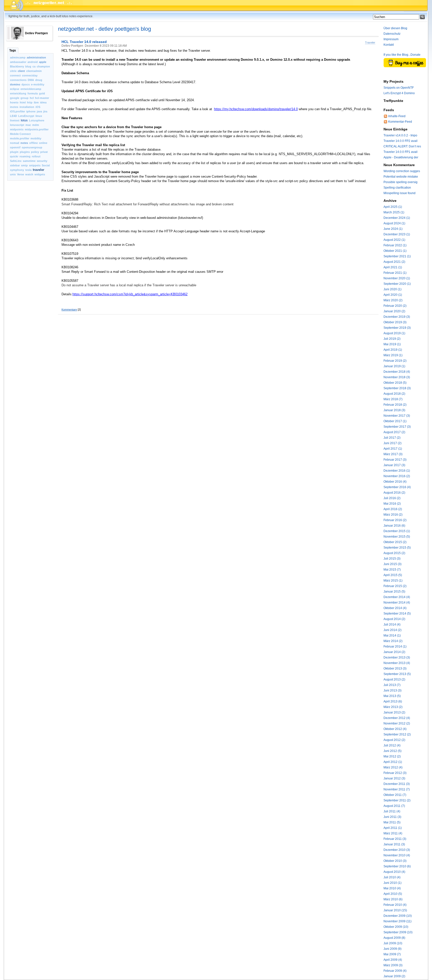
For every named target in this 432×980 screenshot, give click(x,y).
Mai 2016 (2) (392, 503)
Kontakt (389, 44)
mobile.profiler (19, 138)
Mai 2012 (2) (392, 756)
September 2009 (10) (398, 932)
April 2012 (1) (393, 762)
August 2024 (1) (394, 223)
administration (36, 57)
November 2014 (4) (397, 602)
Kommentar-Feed (400, 121)
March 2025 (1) (394, 212)
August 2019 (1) (394, 333)
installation (27, 106)
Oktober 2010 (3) (395, 861)
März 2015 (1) (393, 580)
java (39, 111)
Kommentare (69, 309)
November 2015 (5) (397, 536)
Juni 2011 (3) (392, 817)
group (24, 97)
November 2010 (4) (397, 855)
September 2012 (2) (397, 734)
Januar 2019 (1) (394, 366)
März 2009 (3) (393, 965)
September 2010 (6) (397, 866)
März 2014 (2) (393, 641)
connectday (30, 75)
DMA (31, 79)
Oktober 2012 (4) (395, 729)
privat (44, 151)
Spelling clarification (397, 187)
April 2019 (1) (393, 349)
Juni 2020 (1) (393, 289)
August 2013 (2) (394, 679)
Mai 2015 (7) (392, 569)
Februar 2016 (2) (395, 520)
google (14, 97)
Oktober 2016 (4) (395, 481)
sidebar (15, 165)
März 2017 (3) (393, 454)
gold (42, 93)
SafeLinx (16, 160)
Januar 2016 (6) (394, 525)
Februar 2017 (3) (395, 459)
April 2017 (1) (393, 448)
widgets (39, 174)
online (43, 142)
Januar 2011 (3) (394, 844)
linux (39, 115)
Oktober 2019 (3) (395, 322)
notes (24, 142)
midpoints (17, 129)
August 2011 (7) (394, 806)
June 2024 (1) (393, 229)
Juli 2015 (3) (392, 558)
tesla (28, 169)
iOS (38, 106)
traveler (38, 170)
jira (45, 111)
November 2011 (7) (397, 789)
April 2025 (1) (393, 207)
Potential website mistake (401, 176)
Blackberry (17, 66)
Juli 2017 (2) (392, 437)
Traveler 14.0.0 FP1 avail (401, 152)
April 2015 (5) (393, 575)
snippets (34, 165)
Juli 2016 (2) (392, 498)
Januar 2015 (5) (394, 591)
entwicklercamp (30, 88)
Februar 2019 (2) (395, 360)
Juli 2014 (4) (392, 624)
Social (46, 165)
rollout (36, 156)
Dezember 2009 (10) (398, 916)
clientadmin (34, 70)
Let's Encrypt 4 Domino (399, 93)
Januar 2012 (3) (394, 778)
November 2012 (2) (397, 723)
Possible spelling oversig (401, 182)
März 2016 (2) (393, 514)
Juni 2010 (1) (393, 883)
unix (13, 174)
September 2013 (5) (397, 674)
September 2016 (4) (397, 487)
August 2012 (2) (394, 740)
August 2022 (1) (394, 240)
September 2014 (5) (397, 613)
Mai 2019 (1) (392, 344)
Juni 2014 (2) (393, 630)
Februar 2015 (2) (395, 586)
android (33, 61)
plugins (25, 151)
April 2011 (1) (393, 828)
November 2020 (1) (397, 278)
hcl (32, 97)
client (21, 70)
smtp (24, 165)
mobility (35, 138)
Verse (20, 174)
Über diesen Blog (395, 28)
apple (42, 61)
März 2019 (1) (393, 355)
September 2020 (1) (397, 284)
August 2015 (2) (394, 553)
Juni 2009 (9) (393, 949)
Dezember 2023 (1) (397, 234)
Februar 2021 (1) (395, 273)
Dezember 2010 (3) (397, 850)
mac (28, 124)
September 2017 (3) (397, 426)
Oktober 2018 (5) (395, 382)
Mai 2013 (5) (392, 696)
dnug (38, 79)
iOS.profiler (17, 111)
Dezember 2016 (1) (397, 470)
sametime (29, 160)
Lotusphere (36, 120)
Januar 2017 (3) (394, 465)
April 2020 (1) (393, 295)
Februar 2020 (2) (395, 306)
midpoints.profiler (36, 129)
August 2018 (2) (394, 393)
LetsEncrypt (26, 115)
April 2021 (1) (393, 267)
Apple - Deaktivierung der (401, 157)
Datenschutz (392, 33)
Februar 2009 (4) (395, 971)
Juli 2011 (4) (392, 811)
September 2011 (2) (397, 800)
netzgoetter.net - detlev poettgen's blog (104, 29)
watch (29, 174)
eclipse (14, 88)
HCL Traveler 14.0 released (84, 42)
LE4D (13, 115)
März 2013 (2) (393, 707)
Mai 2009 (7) (392, 954)
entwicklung (18, 93)
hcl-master (42, 97)
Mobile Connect (20, 133)
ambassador (18, 61)
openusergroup (32, 147)
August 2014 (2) (394, 619)
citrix (13, 70)
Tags (12, 50)
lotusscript (17, 124)
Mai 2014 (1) (392, 635)
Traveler (370, 42)
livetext (15, 120)
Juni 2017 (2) (393, 443)
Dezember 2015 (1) (397, 531)
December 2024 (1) (397, 218)
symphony (17, 169)
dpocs (26, 84)
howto (14, 102)
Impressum (391, 39)
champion (43, 66)
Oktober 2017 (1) (395, 421)
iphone (31, 111)
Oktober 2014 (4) (395, 608)
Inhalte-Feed (397, 116)
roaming (25, 156)
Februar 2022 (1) (395, 245)
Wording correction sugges (402, 171)
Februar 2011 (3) (395, 839)
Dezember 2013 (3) (397, 657)
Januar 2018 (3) (394, 410)
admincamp (18, 57)
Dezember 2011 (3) (397, 784)
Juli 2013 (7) (392, 685)
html (23, 102)
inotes (14, 106)
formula (33, 93)
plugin (14, 151)
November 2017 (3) (397, 415)
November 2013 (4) (397, 663)
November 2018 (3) (397, 377)
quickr (14, 156)
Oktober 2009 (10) (396, 927)
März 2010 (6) (393, 899)
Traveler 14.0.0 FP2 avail (401, 141)
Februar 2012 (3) (395, 773)
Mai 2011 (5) (392, 822)
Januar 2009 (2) (394, 976)
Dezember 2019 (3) (397, 317)
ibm (36, 102)
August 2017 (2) (394, 432)
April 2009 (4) (393, 960)
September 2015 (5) (397, 547)
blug (28, 66)
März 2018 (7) (393, 399)
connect (15, 75)
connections (18, 79)
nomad (14, 142)
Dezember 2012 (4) (397, 718)
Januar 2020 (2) (394, 311)
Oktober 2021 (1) (395, 251)
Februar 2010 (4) (395, 905)
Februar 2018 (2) (395, 404)
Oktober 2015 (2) (395, 542)
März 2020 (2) (393, 300)
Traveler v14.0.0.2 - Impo (400, 135)
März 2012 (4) (393, 767)
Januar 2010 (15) (395, 910)
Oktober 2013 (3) (395, 668)
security (42, 160)
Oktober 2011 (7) (395, 795)
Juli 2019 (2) (392, 338)
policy (35, 151)
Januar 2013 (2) (394, 712)
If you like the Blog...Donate (402, 54)
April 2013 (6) (393, 701)
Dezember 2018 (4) (397, 371)
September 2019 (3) (397, 327)
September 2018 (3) (397, 388)
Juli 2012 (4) (392, 745)
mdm (35, 124)
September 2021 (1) (397, 256)
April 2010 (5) (393, 894)
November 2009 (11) (398, 921)
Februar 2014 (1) (395, 646)
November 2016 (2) (397, 476)
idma (43, 102)
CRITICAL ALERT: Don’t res (402, 146)
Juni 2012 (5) (393, 751)
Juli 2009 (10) (393, 943)
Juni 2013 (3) (393, 690)
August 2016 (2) (394, 492)
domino (15, 84)
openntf (15, 147)
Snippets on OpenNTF (399, 87)
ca (34, 66)
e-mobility (37, 84)
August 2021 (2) (394, 262)
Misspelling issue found (400, 193)
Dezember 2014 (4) (397, 597)
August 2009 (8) (394, 938)
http (29, 102)
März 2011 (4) (393, 833)
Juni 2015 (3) (393, 564)
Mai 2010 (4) (392, 888)
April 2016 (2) (393, 509)
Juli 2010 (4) (392, 877)
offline (33, 142)
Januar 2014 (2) (394, 652)
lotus (24, 120)
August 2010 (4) (394, 872)
